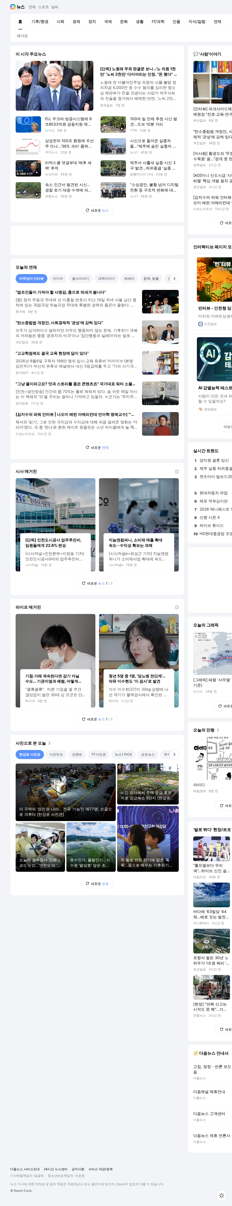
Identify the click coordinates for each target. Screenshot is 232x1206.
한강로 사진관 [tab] (29, 754)
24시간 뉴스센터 (56, 1169)
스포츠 (43, 7)
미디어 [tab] (58, 278)
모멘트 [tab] (77, 754)
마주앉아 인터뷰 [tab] (31, 278)
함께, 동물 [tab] (151, 278)
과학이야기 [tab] (106, 278)
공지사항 (78, 1169)
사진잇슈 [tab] (56, 754)
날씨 (54, 7)
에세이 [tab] (129, 278)
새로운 (100, 210)
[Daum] (13, 7)
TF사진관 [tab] (98, 754)
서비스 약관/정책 (100, 1169)
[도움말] (177, 471)
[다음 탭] (174, 278)
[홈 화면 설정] (222, 1196)
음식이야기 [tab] (80, 278)
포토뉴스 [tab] (148, 754)
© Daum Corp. (21, 1190)
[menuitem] (20, 21)
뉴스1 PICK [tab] (123, 754)
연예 (32, 7)
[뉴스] (21, 7)
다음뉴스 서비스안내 (25, 1169)
